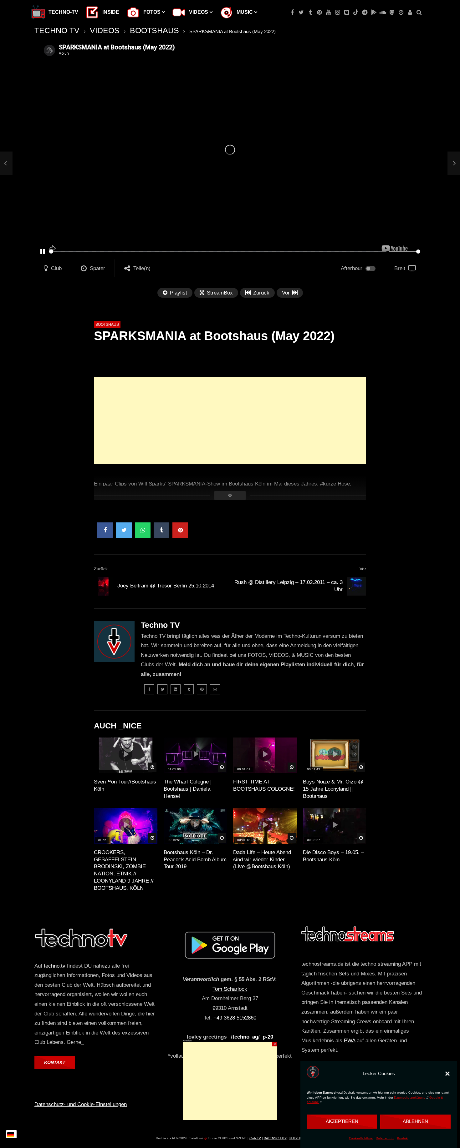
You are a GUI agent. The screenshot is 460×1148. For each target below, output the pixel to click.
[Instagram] (337, 12)
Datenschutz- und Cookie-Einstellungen (80, 1104)
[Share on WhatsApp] (143, 530)
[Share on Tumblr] (161, 530)
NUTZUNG (296, 1138)
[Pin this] (180, 530)
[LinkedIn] (176, 689)
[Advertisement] (230, 420)
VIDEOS (105, 30)
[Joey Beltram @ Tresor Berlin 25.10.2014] (6, 163)
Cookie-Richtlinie (361, 1138)
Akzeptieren (342, 1121)
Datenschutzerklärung (410, 1097)
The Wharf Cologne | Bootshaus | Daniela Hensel (188, 789)
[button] (447, 1073)
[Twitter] (301, 12)
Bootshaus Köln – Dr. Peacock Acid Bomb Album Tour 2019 (195, 859)
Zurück (101, 568)
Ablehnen (415, 1121)
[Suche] (419, 12)
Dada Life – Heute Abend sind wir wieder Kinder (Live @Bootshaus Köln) (262, 859)
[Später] (401, 12)
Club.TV (255, 1138)
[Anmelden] (410, 12)
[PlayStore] (373, 12)
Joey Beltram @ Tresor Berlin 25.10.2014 (165, 586)
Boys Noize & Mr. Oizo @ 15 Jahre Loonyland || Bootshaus (333, 789)
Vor (363, 568)
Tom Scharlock (229, 989)
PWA (349, 1041)
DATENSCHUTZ (275, 1138)
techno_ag (245, 1037)
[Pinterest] (319, 12)
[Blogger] (346, 12)
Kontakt (402, 1138)
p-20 (268, 1037)
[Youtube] (328, 12)
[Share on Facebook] (105, 530)
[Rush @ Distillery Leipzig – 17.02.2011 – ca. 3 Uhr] (356, 586)
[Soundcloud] (382, 12)
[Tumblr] (310, 12)
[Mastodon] (391, 12)
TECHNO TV (56, 30)
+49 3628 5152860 (234, 1018)
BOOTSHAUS (154, 30)
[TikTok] (355, 12)
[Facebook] (292, 12)
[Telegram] (364, 12)
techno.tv (54, 966)
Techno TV (160, 625)
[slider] (217, 251)
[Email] (215, 689)
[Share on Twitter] (124, 530)
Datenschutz (385, 1138)
